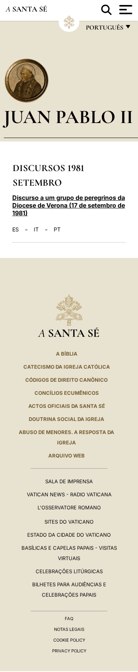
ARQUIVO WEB (66, 455)
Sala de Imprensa (69, 481)
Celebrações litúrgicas (69, 571)
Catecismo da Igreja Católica (66, 367)
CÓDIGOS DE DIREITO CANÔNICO (66, 380)
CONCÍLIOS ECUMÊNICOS (66, 393)
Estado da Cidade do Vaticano (69, 535)
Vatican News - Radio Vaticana (69, 494)
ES (15, 229)
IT (36, 229)
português (104, 29)
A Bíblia (66, 354)
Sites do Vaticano (69, 522)
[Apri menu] (124, 9)
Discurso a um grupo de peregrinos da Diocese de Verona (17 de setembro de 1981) (68, 205)
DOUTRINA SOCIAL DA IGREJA (66, 419)
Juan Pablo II (68, 116)
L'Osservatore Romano (69, 507)
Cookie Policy (69, 640)
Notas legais (69, 629)
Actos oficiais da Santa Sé (66, 406)
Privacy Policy (69, 651)
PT (57, 229)
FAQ (69, 618)
